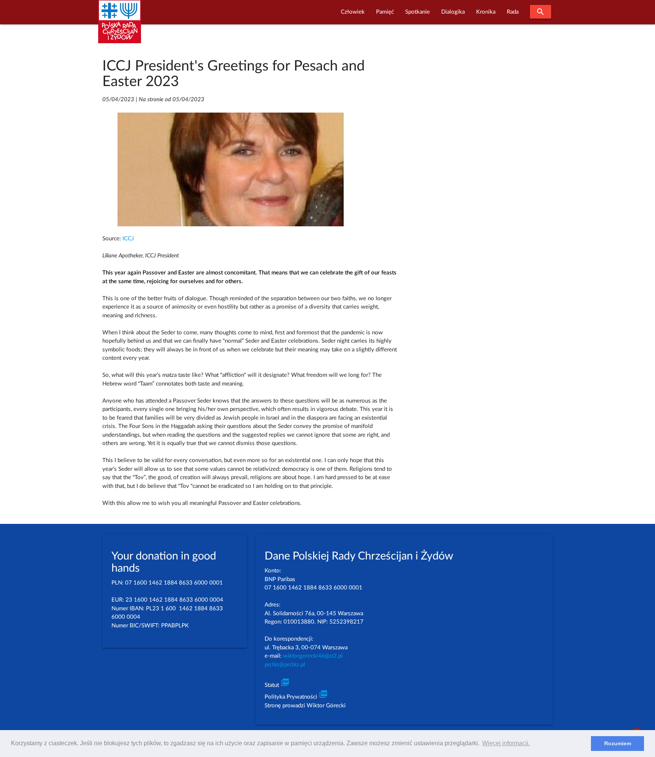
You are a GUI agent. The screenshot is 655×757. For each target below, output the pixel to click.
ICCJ (128, 238)
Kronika (485, 12)
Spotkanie (417, 12)
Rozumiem (617, 743)
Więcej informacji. (506, 743)
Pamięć (385, 12)
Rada (513, 12)
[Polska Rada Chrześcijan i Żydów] (119, 26)
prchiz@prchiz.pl (285, 665)
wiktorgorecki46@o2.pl (313, 656)
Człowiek (353, 12)
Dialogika (453, 12)
